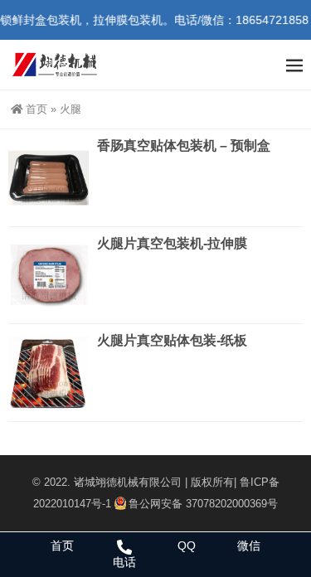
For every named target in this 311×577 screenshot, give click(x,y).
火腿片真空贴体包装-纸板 (172, 340)
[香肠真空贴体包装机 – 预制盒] (48, 178)
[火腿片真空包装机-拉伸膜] (48, 275)
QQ (186, 545)
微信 (248, 545)
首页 (36, 109)
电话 (124, 562)
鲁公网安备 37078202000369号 (203, 503)
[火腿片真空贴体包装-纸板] (48, 372)
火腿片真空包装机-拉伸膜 (172, 243)
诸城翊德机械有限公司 (128, 482)
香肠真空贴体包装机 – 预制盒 (183, 145)
